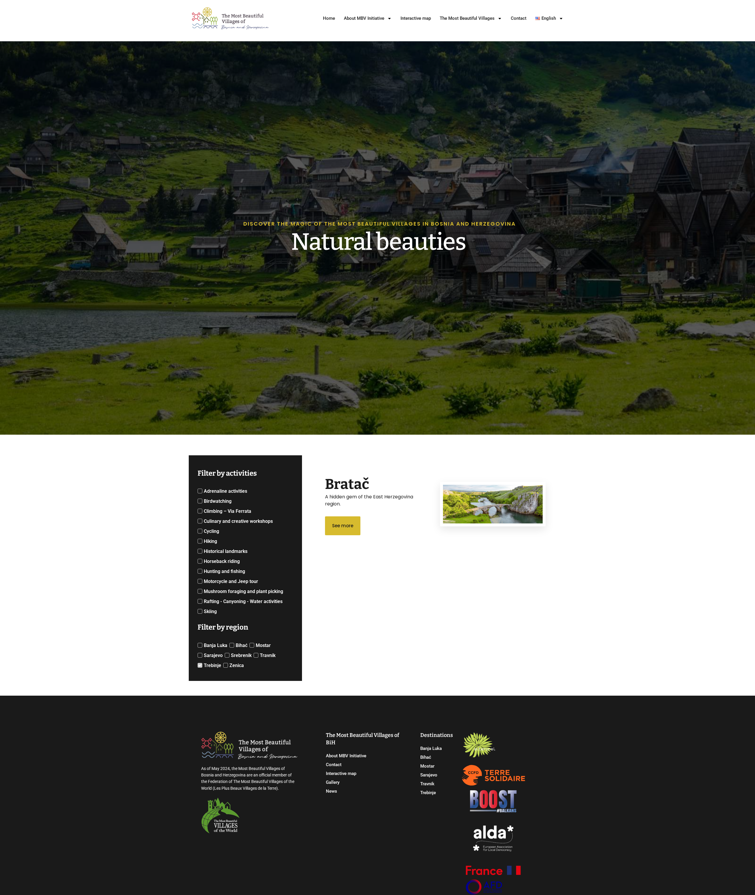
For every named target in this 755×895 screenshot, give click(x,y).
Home (329, 18)
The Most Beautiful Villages (467, 18)
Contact (518, 18)
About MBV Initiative (364, 18)
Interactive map (416, 18)
